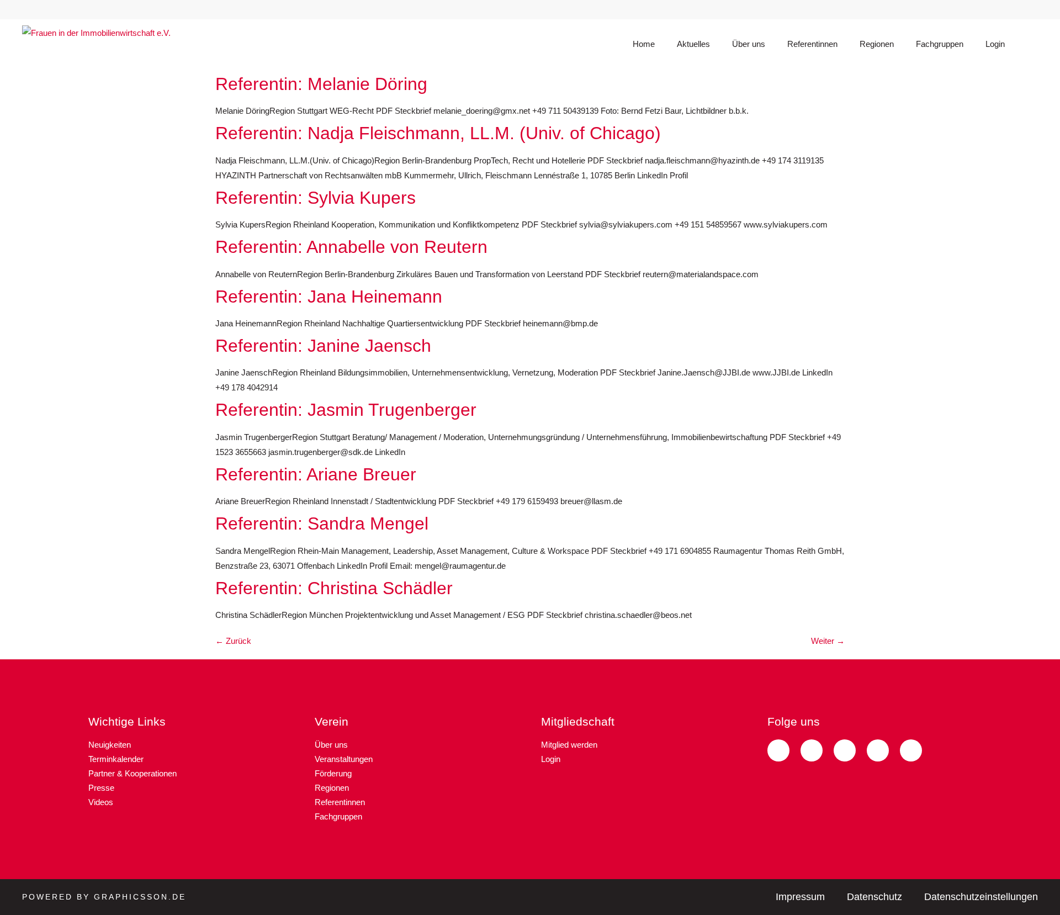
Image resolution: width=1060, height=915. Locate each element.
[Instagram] (943, 10)
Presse (101, 787)
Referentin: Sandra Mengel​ (321, 523)
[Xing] (973, 10)
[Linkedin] (912, 10)
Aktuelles (693, 44)
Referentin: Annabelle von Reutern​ (351, 247)
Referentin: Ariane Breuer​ (315, 474)
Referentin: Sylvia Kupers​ (315, 198)
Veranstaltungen (344, 759)
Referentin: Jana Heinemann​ (328, 296)
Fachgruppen (939, 44)
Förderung (333, 773)
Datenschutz (874, 896)
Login (995, 44)
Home (644, 44)
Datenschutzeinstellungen (981, 896)
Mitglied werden (569, 744)
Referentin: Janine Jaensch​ (323, 346)
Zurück (233, 641)
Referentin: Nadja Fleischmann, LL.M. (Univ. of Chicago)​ (438, 133)
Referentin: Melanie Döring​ (321, 84)
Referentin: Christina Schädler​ (334, 588)
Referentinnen (812, 44)
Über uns (748, 44)
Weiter (828, 641)
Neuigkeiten (109, 744)
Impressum (800, 896)
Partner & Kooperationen (132, 773)
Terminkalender (116, 759)
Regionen (877, 44)
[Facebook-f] (1003, 10)
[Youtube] (1034, 10)
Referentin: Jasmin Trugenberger (345, 410)
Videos (100, 802)
